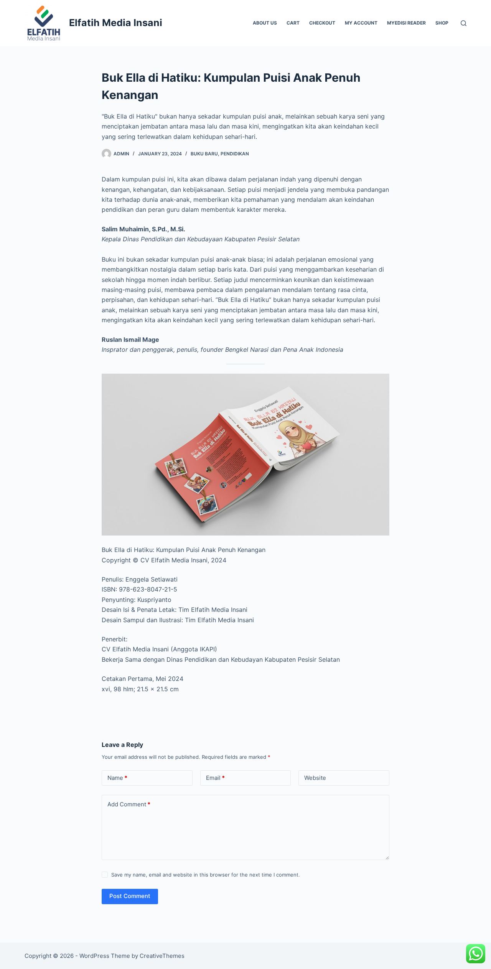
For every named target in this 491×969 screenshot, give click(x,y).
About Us (265, 23)
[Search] (463, 23)
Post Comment (129, 896)
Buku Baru (204, 154)
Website (315, 777)
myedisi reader (406, 23)
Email (215, 777)
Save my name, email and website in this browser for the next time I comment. (205, 875)
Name (117, 777)
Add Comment (128, 804)
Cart (293, 23)
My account (361, 23)
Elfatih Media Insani (115, 22)
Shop (441, 23)
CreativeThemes (162, 955)
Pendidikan (235, 154)
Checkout (322, 23)
